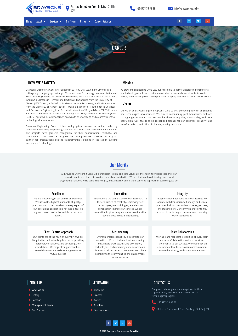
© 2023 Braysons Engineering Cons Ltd (119, 331)
